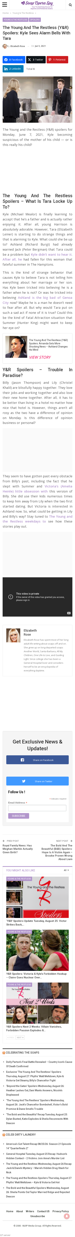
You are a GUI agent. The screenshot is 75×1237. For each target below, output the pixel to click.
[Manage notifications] (67, 1216)
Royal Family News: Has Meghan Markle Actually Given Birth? (18, 849)
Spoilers (35, 19)
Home (9, 1211)
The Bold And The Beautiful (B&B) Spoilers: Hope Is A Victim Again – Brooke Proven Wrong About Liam (57, 852)
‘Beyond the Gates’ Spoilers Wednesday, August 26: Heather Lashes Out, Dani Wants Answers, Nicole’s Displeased (35, 1090)
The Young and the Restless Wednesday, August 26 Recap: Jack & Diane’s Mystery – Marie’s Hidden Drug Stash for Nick (39, 1168)
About (19, 1211)
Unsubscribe (37, 1216)
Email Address (17, 802)
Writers (30, 1211)
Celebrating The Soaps (22, 1052)
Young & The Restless (15, 19)
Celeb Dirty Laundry (21, 1134)
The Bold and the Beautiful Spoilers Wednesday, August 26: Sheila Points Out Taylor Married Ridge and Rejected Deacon (38, 1192)
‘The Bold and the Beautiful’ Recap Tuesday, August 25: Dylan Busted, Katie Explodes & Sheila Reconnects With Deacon (37, 1119)
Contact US (43, 1211)
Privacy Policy (60, 1211)
